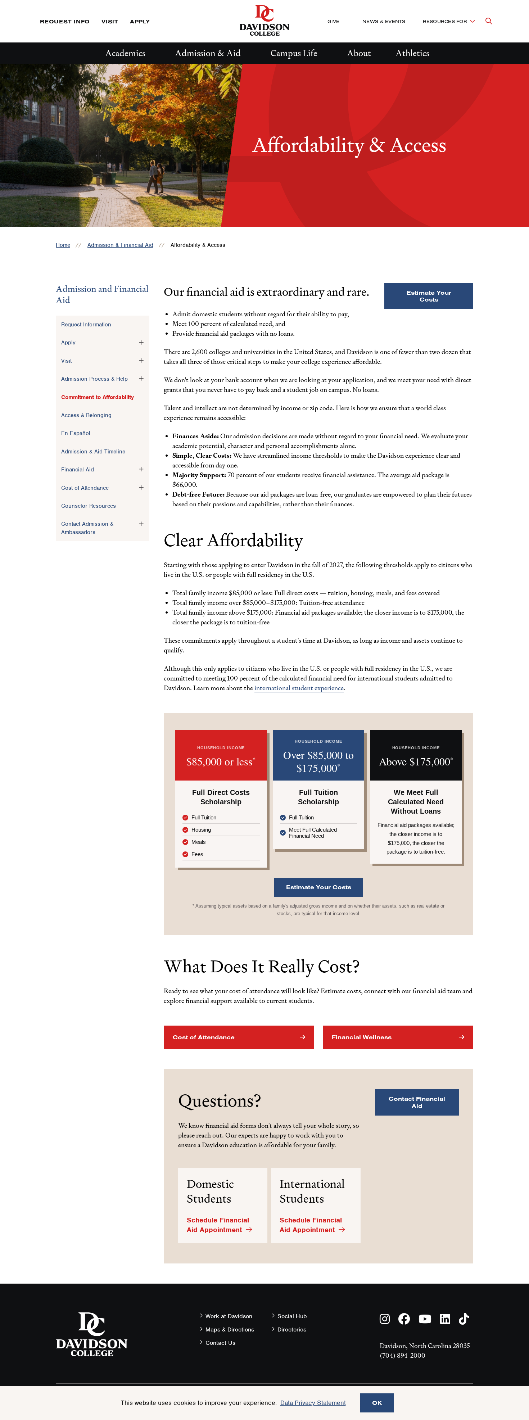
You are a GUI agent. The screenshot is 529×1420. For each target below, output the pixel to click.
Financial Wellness (362, 1037)
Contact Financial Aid (417, 1102)
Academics (125, 53)
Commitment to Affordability (97, 397)
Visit (109, 21)
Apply (140, 21)
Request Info (65, 21)
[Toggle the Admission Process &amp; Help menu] (141, 378)
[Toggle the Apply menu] (141, 342)
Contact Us (220, 1343)
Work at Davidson (228, 1316)
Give (333, 21)
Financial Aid (77, 469)
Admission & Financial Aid (120, 245)
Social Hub (292, 1316)
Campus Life (294, 53)
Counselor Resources (88, 506)
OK (377, 1402)
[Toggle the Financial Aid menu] (141, 469)
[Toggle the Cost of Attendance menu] (141, 487)
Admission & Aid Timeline (93, 451)
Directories (291, 1329)
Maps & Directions (229, 1329)
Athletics (412, 53)
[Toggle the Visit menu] (141, 360)
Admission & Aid (208, 53)
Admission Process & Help (94, 379)
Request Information (86, 324)
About (359, 53)
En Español (75, 433)
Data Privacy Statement (313, 1403)
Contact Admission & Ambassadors (87, 527)
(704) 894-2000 (402, 1355)
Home (63, 245)
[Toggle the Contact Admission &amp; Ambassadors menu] (141, 523)
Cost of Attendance (85, 488)
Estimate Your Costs (429, 296)
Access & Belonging (86, 415)
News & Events (383, 21)
